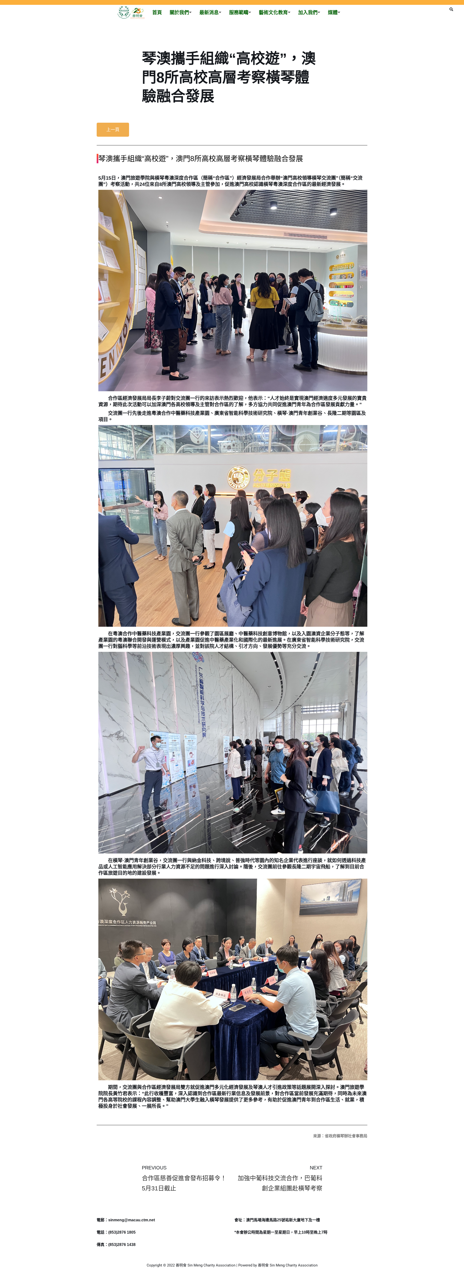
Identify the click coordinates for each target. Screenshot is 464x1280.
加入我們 (308, 12)
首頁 (157, 12)
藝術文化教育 (273, 12)
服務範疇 (238, 12)
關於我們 (179, 12)
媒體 (333, 12)
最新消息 (209, 12)
